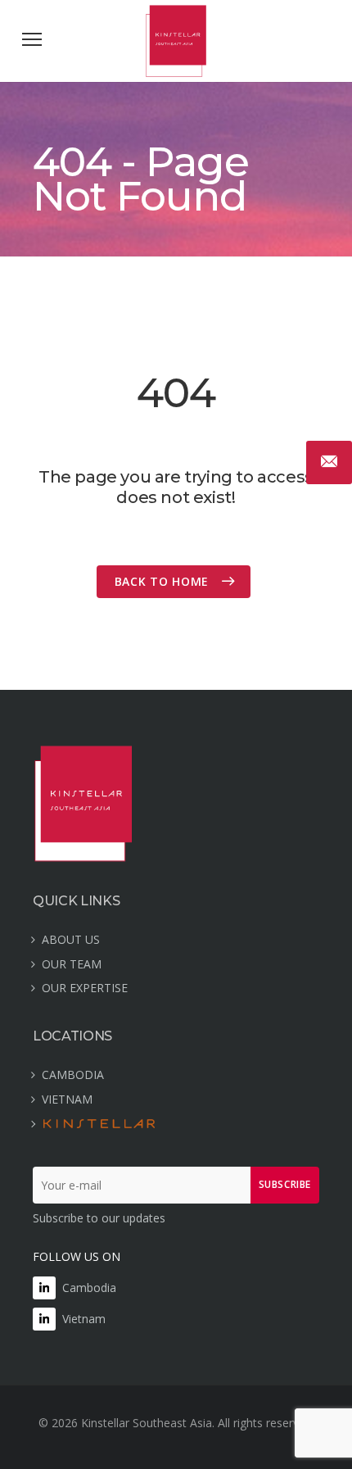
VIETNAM (67, 1099)
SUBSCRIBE (285, 1184)
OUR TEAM (72, 964)
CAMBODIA (73, 1074)
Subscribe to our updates (99, 1218)
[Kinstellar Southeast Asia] (176, 72)
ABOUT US (71, 939)
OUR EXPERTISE (85, 987)
